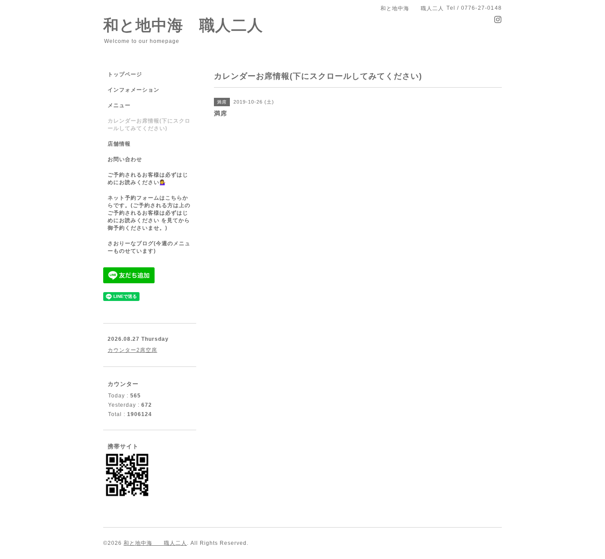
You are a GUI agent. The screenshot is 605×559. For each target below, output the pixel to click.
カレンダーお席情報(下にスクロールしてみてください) (149, 124)
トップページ (125, 74)
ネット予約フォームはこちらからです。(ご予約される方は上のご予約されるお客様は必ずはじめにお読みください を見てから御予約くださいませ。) (149, 213)
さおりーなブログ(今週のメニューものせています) (149, 247)
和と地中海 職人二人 (183, 25)
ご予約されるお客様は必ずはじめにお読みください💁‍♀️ (148, 178)
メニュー (119, 105)
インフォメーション (133, 90)
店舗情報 (119, 144)
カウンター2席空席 (132, 350)
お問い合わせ (125, 159)
